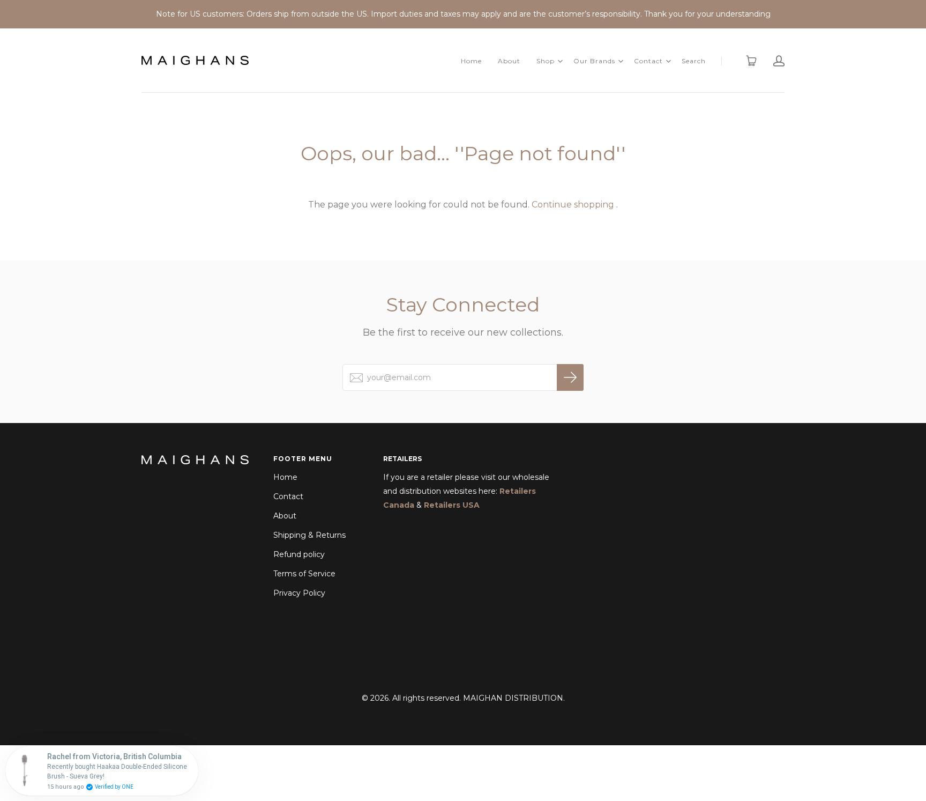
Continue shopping (573, 204)
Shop (545, 61)
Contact (648, 61)
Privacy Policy (299, 593)
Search (694, 61)
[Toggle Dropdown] (560, 61)
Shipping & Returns (309, 535)
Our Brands (594, 61)
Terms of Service (304, 573)
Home (471, 61)
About (509, 61)
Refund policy (299, 554)
